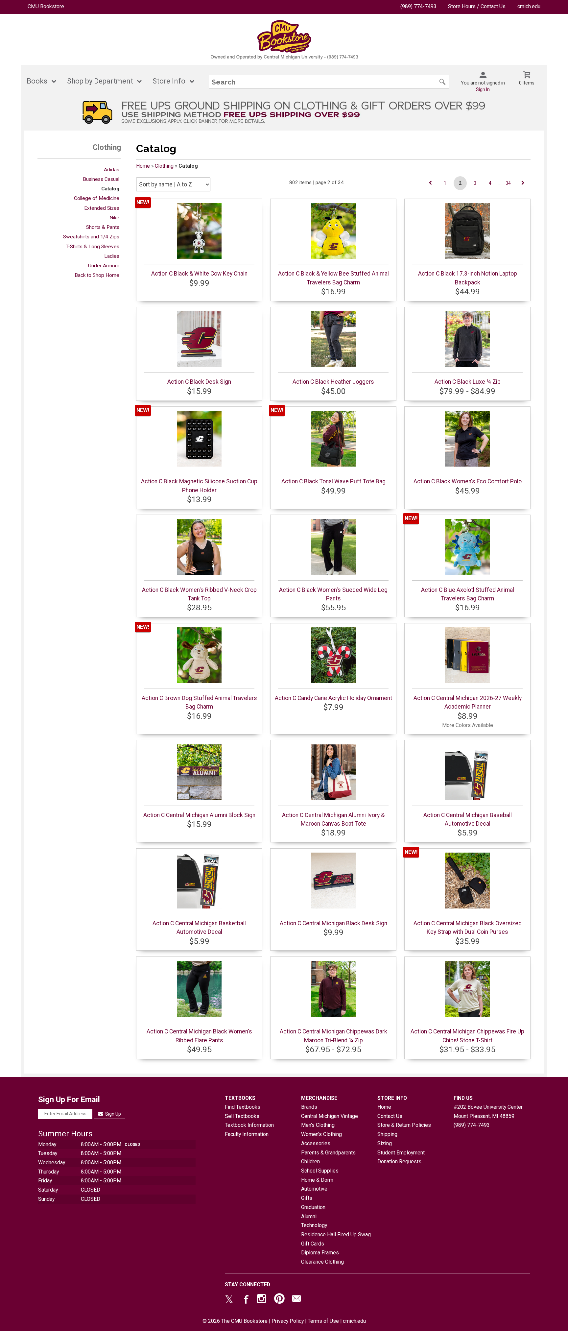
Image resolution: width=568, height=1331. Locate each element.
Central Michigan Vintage (329, 1116)
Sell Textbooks (242, 1116)
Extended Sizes (101, 208)
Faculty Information (247, 1134)
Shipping (387, 1134)
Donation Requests (399, 1161)
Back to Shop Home (97, 275)
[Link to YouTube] (279, 1300)
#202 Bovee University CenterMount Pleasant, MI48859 (488, 1111)
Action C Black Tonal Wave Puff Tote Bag (333, 481)
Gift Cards (312, 1244)
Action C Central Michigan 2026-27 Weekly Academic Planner (468, 702)
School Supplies (320, 1171)
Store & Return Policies (404, 1125)
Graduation (313, 1207)
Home (143, 166)
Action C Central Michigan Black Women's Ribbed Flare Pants (199, 1035)
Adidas (111, 170)
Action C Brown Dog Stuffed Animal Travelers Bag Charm (199, 702)
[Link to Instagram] (262, 1300)
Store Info (169, 81)
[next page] (523, 183)
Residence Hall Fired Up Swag (336, 1234)
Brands (309, 1107)
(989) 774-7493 (418, 6)
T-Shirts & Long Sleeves (92, 247)
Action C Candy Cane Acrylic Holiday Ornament (333, 698)
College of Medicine (96, 198)
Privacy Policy (288, 1321)
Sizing (384, 1143)
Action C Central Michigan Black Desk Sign (333, 923)
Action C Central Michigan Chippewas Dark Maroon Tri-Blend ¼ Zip (333, 1035)
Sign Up (112, 1114)
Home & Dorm (317, 1180)
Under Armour (103, 266)
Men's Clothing (318, 1125)
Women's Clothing (321, 1134)
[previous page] (430, 183)
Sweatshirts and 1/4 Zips (91, 237)
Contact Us (389, 1116)
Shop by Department (100, 81)
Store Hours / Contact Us (477, 6)
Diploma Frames (320, 1252)
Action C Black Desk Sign (199, 381)
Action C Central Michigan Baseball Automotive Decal (467, 819)
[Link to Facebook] (245, 1300)
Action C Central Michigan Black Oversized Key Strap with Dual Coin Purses (468, 927)
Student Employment (401, 1153)
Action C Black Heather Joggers (333, 381)
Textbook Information (249, 1125)
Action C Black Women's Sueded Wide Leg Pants (333, 594)
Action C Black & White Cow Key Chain (199, 273)
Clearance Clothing (322, 1262)
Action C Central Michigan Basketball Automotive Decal (199, 927)
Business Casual (101, 179)
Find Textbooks (242, 1107)
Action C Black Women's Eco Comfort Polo (468, 481)
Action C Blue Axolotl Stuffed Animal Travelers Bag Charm (467, 594)
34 (508, 183)
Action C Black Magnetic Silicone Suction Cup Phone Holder (199, 485)
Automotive (314, 1189)
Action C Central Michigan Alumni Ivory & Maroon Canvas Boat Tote (333, 819)
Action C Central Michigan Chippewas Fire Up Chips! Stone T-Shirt (467, 1035)
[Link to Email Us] (296, 1300)
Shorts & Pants (102, 227)
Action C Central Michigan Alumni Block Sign (199, 815)
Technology (314, 1225)
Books (37, 81)
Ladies (111, 256)
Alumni (309, 1216)
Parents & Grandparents (328, 1153)
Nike (114, 218)
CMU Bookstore (46, 6)
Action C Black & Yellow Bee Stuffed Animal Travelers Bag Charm (333, 277)
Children (310, 1161)
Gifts (306, 1198)
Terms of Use (323, 1321)
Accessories (315, 1143)
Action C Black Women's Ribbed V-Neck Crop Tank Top (199, 594)
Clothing (164, 166)
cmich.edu (528, 6)
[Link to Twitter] (229, 1300)
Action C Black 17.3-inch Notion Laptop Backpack (467, 277)
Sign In (483, 89)
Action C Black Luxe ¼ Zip (468, 381)
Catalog (110, 189)
